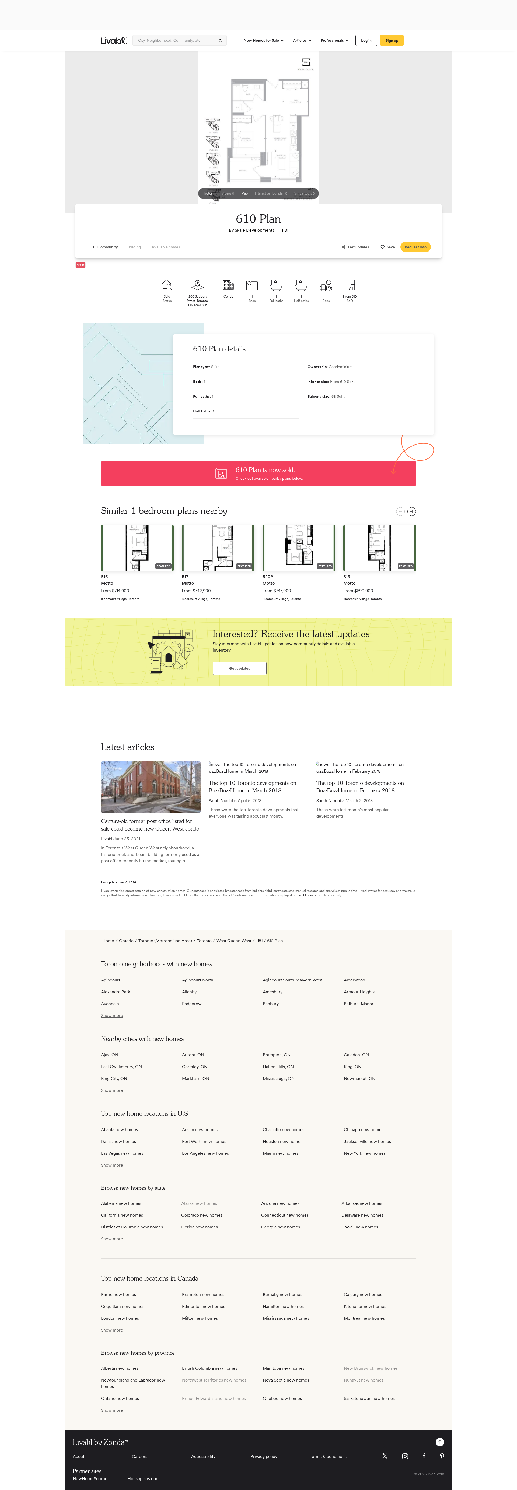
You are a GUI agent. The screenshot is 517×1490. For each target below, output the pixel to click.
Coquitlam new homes (122, 1306)
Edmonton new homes (203, 1306)
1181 (285, 230)
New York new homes (365, 1153)
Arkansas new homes (361, 1203)
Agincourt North (197, 980)
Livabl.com (305, 895)
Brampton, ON (277, 1054)
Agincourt (110, 980)
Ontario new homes (120, 1398)
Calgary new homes (363, 1294)
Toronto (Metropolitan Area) (165, 940)
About (78, 1456)
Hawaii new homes (359, 1227)
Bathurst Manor (358, 1003)
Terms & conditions (328, 1456)
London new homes (120, 1318)
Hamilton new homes (283, 1306)
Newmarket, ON (359, 1078)
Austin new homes (200, 1129)
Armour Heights (359, 991)
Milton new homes (200, 1318)
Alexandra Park (115, 991)
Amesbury (272, 991)
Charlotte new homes (283, 1129)
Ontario (126, 940)
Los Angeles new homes (205, 1153)
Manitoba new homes (283, 1368)
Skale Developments (254, 230)
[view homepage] (114, 40)
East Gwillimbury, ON (121, 1066)
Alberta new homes (119, 1368)
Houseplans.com (144, 1478)
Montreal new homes (364, 1318)
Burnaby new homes (282, 1294)
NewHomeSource (90, 1478)
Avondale (110, 1003)
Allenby (189, 991)
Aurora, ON (193, 1054)
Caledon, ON (356, 1054)
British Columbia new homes (209, 1368)
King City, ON (114, 1078)
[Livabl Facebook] (424, 1455)
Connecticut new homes (285, 1215)
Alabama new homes (121, 1203)
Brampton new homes (203, 1294)
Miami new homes (280, 1153)
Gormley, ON (194, 1066)
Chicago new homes (363, 1129)
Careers (139, 1456)
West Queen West (233, 940)
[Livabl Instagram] (405, 1456)
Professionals (332, 40)
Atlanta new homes (119, 1129)
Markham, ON (195, 1078)
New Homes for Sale (261, 40)
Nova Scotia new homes (286, 1380)
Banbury (271, 1003)
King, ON (352, 1066)
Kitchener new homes (365, 1306)
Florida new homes (199, 1227)
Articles (300, 40)
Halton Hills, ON (278, 1066)
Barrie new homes (118, 1294)
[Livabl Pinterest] (442, 1456)
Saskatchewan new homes (369, 1398)
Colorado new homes (201, 1215)
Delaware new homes (362, 1215)
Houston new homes (282, 1141)
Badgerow (192, 1003)
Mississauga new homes (286, 1318)
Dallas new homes (118, 1141)
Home (108, 940)
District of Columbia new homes (132, 1227)
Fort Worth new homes (204, 1141)
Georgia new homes (280, 1227)
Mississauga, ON (279, 1078)
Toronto (204, 940)
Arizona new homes (280, 1203)
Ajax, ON (109, 1054)
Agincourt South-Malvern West (292, 980)
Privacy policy (263, 1456)
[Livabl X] (384, 1456)
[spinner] (220, 40)
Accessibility (203, 1456)
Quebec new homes (282, 1398)
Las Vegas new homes (122, 1153)
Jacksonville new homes (367, 1141)
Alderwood (354, 980)
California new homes (122, 1215)
